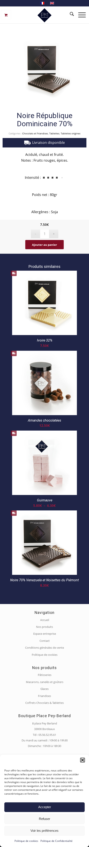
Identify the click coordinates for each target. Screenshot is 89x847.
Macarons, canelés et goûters (44, 682)
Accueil (44, 620)
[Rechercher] (69, 14)
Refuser (44, 819)
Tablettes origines (70, 133)
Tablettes (54, 133)
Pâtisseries (44, 675)
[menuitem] (69, 14)
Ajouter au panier (44, 245)
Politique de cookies (26, 841)
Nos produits (44, 627)
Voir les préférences (44, 830)
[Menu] (81, 14)
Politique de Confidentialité (56, 841)
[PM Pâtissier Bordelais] (44, 14)
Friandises (44, 696)
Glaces (44, 689)
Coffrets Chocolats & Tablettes (44, 703)
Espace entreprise (44, 634)
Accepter (44, 807)
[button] (82, 760)
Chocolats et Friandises (35, 133)
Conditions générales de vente (44, 648)
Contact (45, 641)
